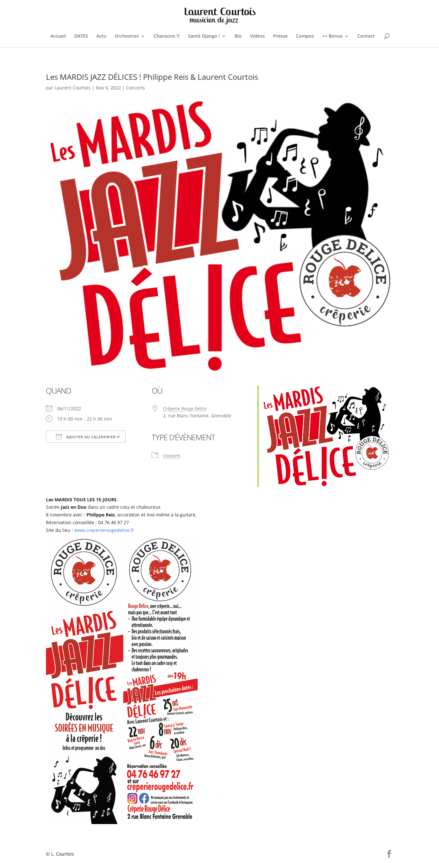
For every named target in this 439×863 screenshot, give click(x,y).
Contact (366, 36)
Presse (280, 36)
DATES (81, 36)
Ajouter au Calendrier (90, 436)
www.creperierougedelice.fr (104, 530)
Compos (305, 36)
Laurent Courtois (73, 88)
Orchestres (127, 36)
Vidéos (257, 36)
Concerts (135, 88)
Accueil (58, 36)
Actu (101, 36)
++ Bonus (332, 36)
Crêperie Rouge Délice (185, 408)
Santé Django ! (204, 36)
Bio (238, 36)
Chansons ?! (167, 36)
